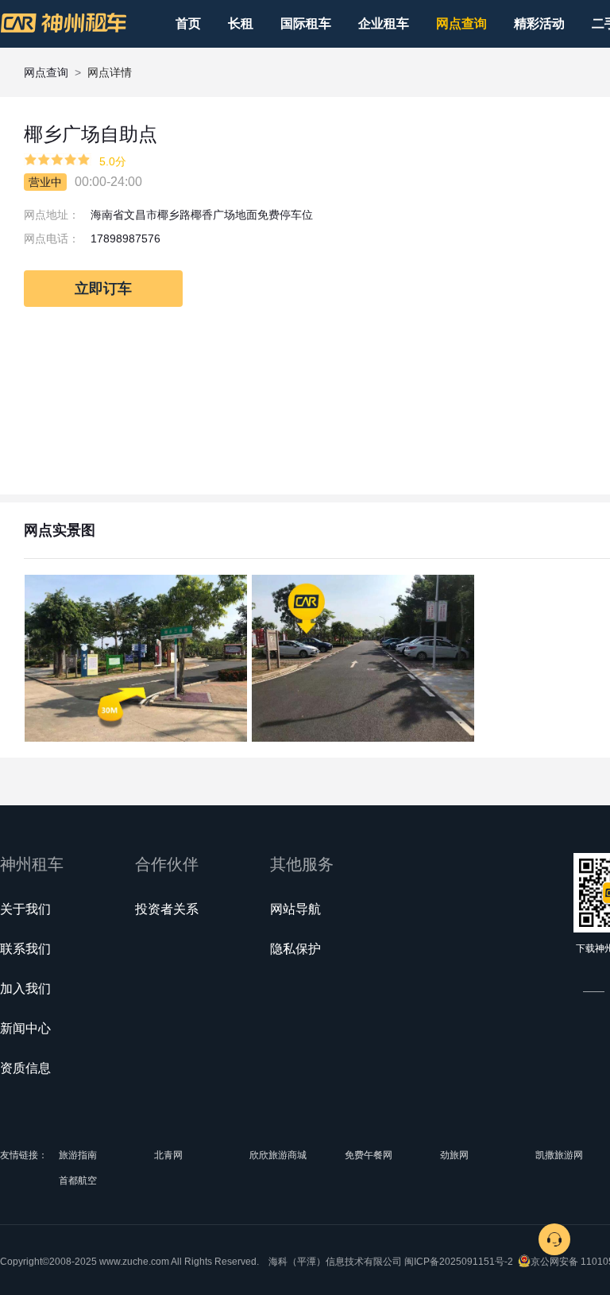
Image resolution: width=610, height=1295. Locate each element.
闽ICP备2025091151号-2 (458, 1261)
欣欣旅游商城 (278, 1155)
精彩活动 (539, 23)
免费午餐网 (368, 1155)
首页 (188, 23)
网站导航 (295, 909)
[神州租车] (63, 23)
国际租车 (305, 23)
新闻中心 (25, 1028)
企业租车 (383, 23)
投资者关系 (167, 909)
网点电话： (51, 238)
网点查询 (461, 23)
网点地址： (51, 214)
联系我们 (25, 949)
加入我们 (25, 988)
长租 (240, 23)
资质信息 (25, 1068)
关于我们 (25, 909)
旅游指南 (78, 1155)
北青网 (168, 1155)
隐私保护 (295, 949)
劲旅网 (454, 1155)
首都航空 (78, 1180)
